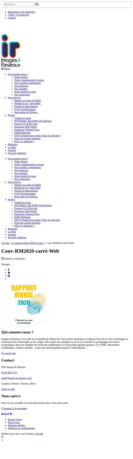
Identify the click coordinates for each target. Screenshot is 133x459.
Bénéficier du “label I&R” (27, 103)
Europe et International (26, 106)
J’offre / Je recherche (18, 14)
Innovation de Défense (25, 112)
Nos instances (21, 86)
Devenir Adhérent (17, 153)
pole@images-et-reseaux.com (16, 378)
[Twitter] (9, 272)
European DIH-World (25, 126)
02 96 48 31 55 (9, 372)
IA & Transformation (25, 109)
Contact (12, 17)
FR (25, 25)
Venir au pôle (8, 389)
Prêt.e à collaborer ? (24, 141)
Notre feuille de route (25, 91)
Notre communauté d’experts (29, 80)
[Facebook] (8, 269)
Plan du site (14, 422)
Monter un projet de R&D (27, 100)
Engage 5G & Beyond (25, 124)
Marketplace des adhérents (21, 12)
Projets (11, 115)
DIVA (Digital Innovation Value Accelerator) (37, 135)
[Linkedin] (9, 275)
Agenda (12, 150)
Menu (7, 68)
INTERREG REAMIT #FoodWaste (33, 121)
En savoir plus (8, 353)
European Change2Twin (26, 129)
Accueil (5, 243)
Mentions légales (16, 425)
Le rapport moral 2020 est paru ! (27, 243)
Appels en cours (22, 118)
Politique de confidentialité (21, 428)
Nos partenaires (22, 94)
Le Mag (12, 147)
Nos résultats (20, 88)
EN (13, 25)
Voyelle (39, 433)
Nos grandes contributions (27, 83)
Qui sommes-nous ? (18, 74)
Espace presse (15, 419)
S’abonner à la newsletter (14, 408)
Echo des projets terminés (27, 138)
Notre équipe (21, 77)
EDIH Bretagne (22, 132)
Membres (12, 144)
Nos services (14, 97)
